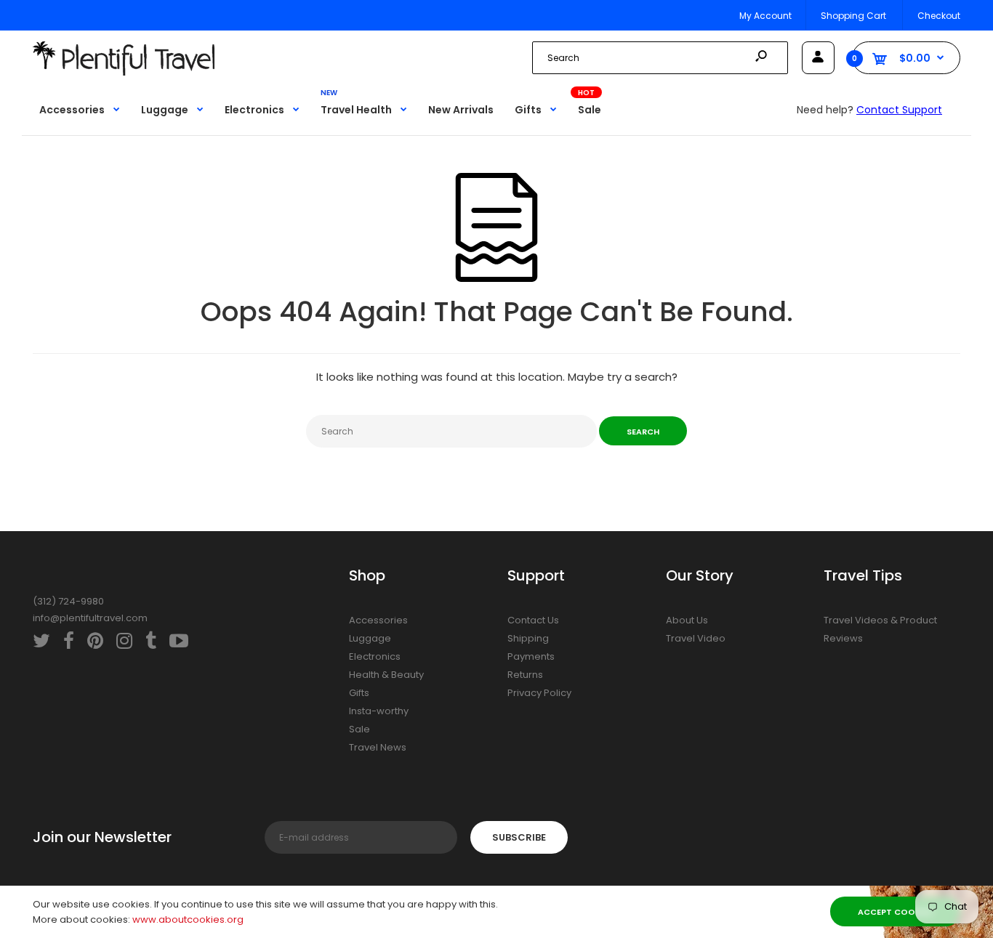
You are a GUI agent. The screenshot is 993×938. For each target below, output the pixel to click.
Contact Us (533, 620)
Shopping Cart (853, 15)
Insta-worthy (379, 711)
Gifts (359, 693)
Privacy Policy (539, 693)
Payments (531, 656)
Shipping (528, 638)
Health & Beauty (386, 675)
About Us (687, 620)
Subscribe (519, 837)
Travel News (377, 747)
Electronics (375, 656)
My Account (765, 15)
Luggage (370, 638)
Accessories (378, 620)
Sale (359, 729)
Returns (525, 675)
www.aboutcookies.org (188, 919)
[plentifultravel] (123, 72)
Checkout (938, 15)
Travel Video (695, 638)
